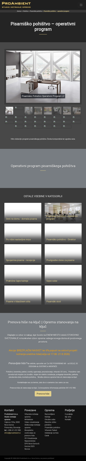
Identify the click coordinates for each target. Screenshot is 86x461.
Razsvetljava (50, 414)
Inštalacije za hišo (52, 433)
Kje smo (68, 417)
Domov (19, 11)
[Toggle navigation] (81, 5)
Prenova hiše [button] (43, 393)
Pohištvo (25, 11)
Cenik (47, 436)
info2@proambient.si (12, 433)
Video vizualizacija (32, 422)
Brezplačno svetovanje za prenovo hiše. (30, 433)
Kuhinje (47, 417)
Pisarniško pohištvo (36, 11)
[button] (11, 77)
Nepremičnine (30, 441)
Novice (27, 449)
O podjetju (69, 414)
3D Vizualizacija (31, 438)
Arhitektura (29, 419)
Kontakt (68, 419)
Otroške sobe (50, 419)
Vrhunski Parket (51, 430)
